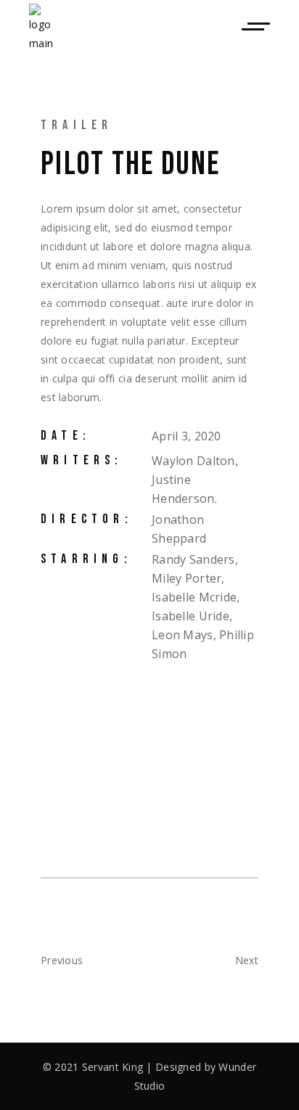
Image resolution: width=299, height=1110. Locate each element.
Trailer (76, 125)
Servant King (112, 1067)
